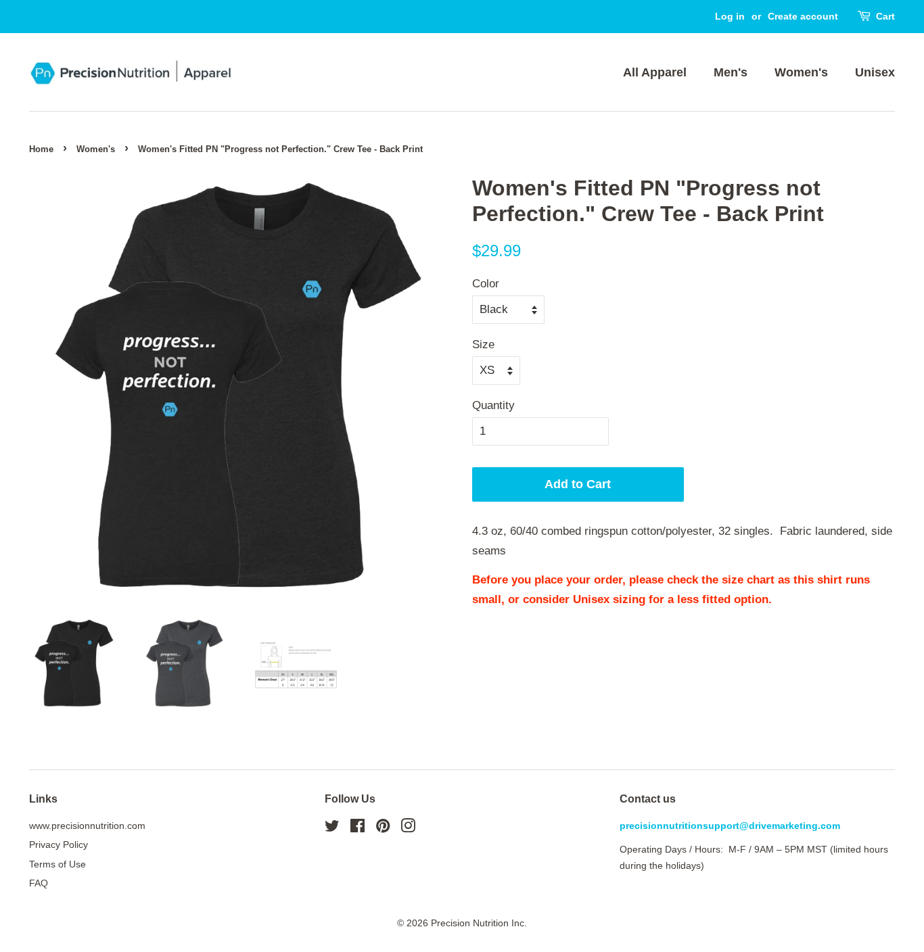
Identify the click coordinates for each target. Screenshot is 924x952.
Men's (730, 72)
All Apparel (655, 72)
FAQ (38, 883)
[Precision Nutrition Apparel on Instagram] (407, 828)
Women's (801, 72)
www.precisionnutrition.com (87, 825)
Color (485, 283)
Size (483, 344)
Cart (885, 16)
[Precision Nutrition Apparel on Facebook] (357, 828)
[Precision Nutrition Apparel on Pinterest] (382, 828)
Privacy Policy (58, 844)
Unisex (875, 72)
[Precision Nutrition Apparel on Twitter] (332, 828)
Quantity (493, 405)
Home (41, 149)
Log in (730, 16)
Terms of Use (57, 864)
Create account (803, 16)
